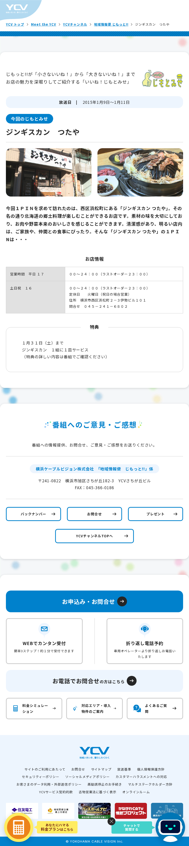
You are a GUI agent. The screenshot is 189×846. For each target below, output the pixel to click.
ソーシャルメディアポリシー (87, 776)
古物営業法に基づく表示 (98, 792)
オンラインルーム (136, 792)
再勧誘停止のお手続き (105, 784)
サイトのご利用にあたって (44, 769)
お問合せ (78, 769)
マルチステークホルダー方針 (150, 784)
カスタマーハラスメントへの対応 (141, 776)
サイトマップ (101, 769)
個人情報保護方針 (151, 769)
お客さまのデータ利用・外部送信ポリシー (49, 784)
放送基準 (124, 769)
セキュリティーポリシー (41, 776)
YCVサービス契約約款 (56, 792)
